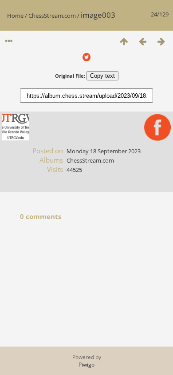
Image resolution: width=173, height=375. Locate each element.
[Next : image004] (161, 41)
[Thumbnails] (123, 41)
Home (15, 16)
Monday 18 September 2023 (104, 151)
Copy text (102, 75)
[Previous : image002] (142, 41)
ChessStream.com (52, 16)
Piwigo (86, 364)
